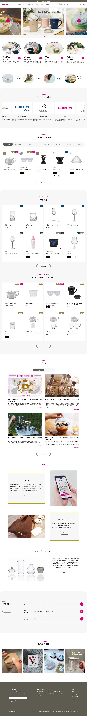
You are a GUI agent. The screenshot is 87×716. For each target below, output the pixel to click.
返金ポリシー (68, 711)
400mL (11, 336)
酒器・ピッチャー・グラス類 (48, 145)
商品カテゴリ (20, 4)
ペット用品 (69, 144)
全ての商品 (8, 144)
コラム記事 (39, 370)
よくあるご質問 (39, 4)
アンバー (59, 176)
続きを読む (40, 407)
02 (57, 173)
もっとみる (43, 182)
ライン (27, 173)
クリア (22, 173)
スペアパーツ (58, 144)
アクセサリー (79, 144)
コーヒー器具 (28, 144)
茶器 (38, 144)
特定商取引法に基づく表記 (47, 711)
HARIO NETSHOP (13, 711)
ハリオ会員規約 (58, 711)
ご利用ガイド (30, 4)
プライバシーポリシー (35, 711)
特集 (49, 370)
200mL (7, 336)
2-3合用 (77, 173)
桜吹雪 (27, 257)
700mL (16, 336)
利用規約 (63, 711)
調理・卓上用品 (18, 144)
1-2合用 (72, 173)
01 (54, 173)
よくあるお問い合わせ (74, 711)
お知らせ (48, 4)
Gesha (73, 257)
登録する (12, 701)
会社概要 (40, 711)
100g (48, 257)
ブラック (54, 176)
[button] (8, 1)
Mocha (69, 257)
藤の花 (32, 257)
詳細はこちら (26, 495)
